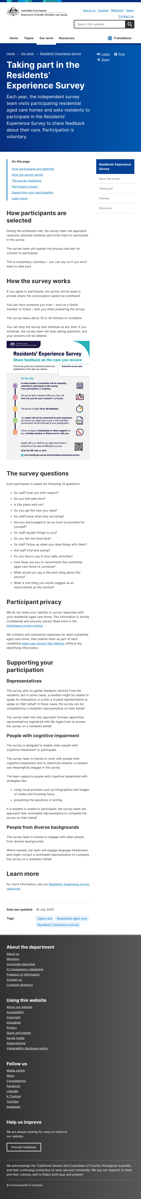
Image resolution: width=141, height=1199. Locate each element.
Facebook (13, 1086)
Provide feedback (24, 1147)
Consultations (16, 1081)
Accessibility (15, 1012)
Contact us (126, 16)
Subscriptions (16, 1043)
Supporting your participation (32, 192)
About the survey (109, 178)
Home (14, 38)
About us (89, 10)
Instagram (13, 1107)
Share (105, 59)
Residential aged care (72, 918)
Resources (67, 38)
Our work (46, 38)
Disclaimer (14, 1022)
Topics (29, 38)
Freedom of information (23, 974)
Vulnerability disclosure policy (27, 1048)
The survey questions (26, 180)
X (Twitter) (14, 1096)
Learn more (20, 198)
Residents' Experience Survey (60, 53)
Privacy (12, 1027)
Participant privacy (25, 186)
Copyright (14, 1017)
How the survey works (27, 175)
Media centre (16, 1070)
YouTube (13, 1101)
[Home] (37, 11)
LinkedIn (12, 1091)
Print (121, 54)
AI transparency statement (25, 969)
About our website (19, 1007)
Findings (104, 198)
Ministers (117, 10)
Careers (103, 10)
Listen (106, 54)
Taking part (106, 188)
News (130, 10)
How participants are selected (33, 169)
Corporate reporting (21, 964)
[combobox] (100, 24)
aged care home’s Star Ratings (43, 643)
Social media (15, 1038)
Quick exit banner (19, 1033)
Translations (122, 38)
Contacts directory (20, 985)
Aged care (45, 918)
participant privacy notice (25, 625)
